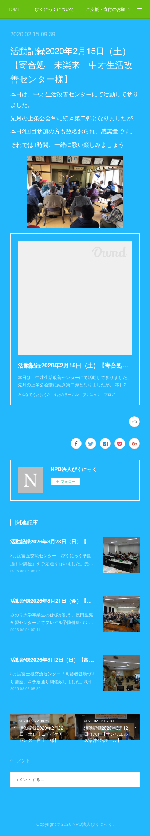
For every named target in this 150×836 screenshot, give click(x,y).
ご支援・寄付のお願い (108, 9)
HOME (13, 9)
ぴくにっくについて (54, 9)
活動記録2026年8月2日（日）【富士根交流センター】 (72, 659)
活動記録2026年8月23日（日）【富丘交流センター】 (71, 541)
